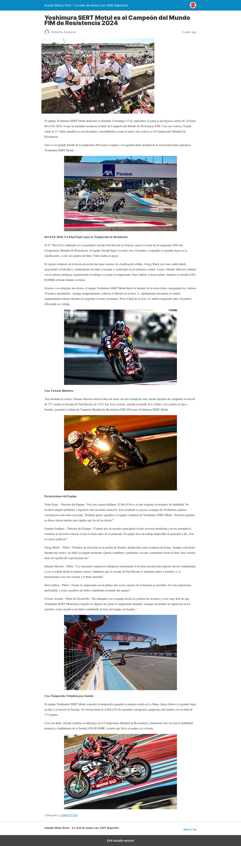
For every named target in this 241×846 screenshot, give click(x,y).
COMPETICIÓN (68, 815)
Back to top (190, 829)
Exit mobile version (120, 840)
